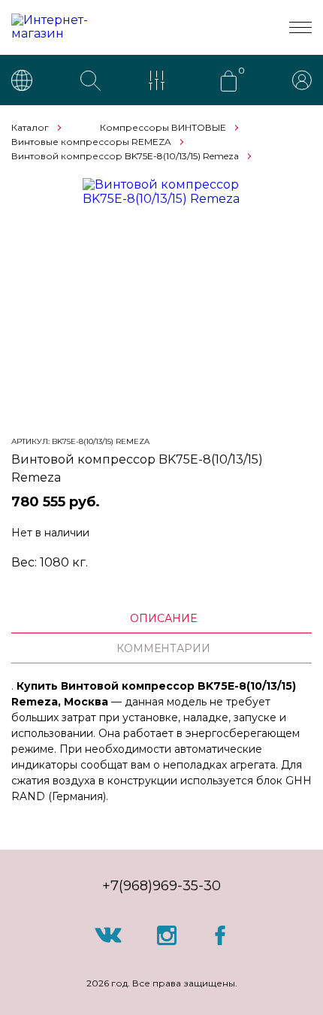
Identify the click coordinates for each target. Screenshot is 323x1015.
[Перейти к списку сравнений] (160, 82)
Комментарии (163, 648)
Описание (163, 618)
